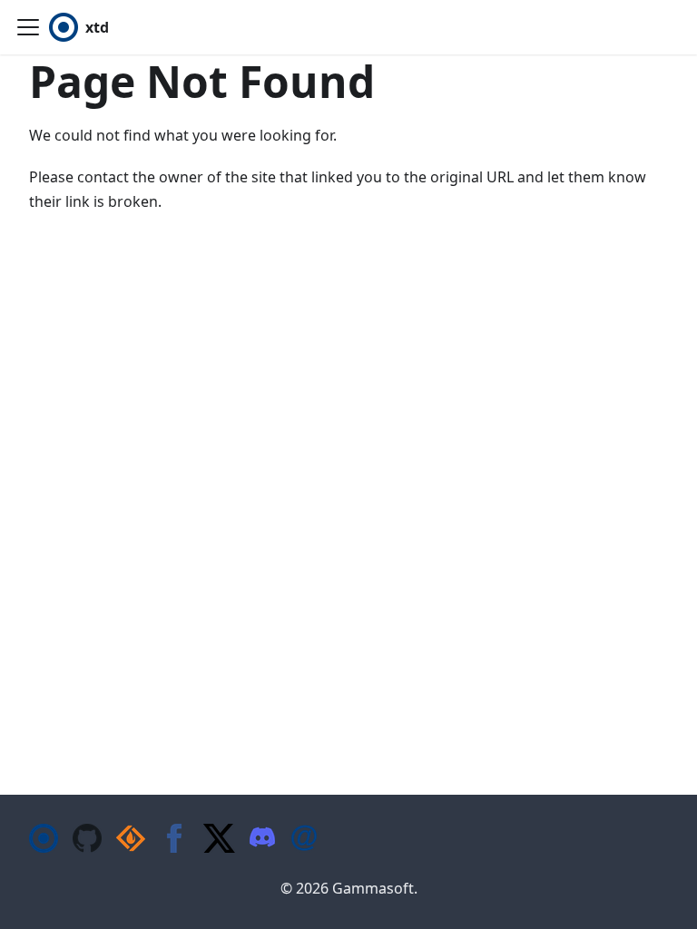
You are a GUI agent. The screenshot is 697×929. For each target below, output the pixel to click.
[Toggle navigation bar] (28, 27)
